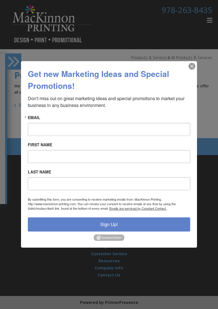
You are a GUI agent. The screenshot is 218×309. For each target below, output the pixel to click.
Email (34, 117)
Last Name (39, 172)
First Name (40, 145)
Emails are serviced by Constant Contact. (138, 208)
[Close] (191, 66)
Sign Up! (109, 224)
